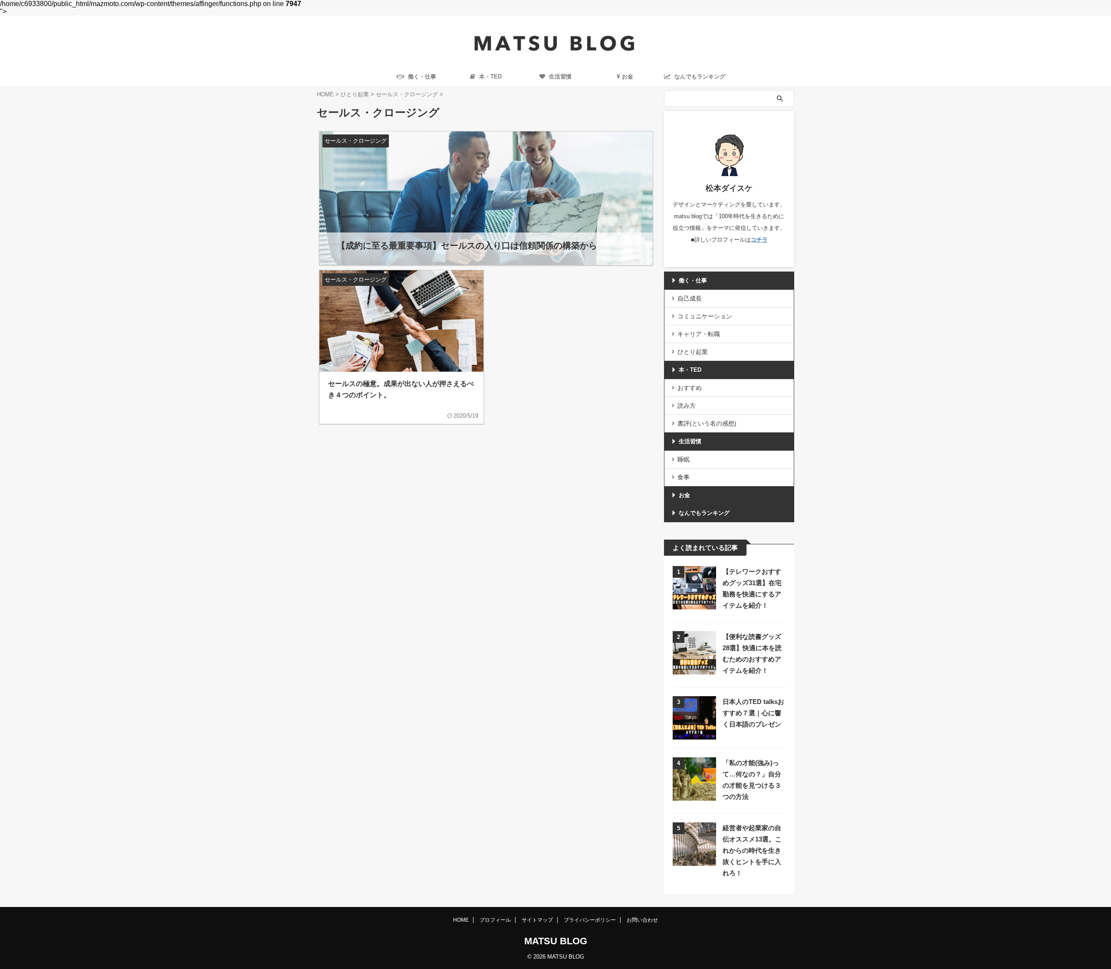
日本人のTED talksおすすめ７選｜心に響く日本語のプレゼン (753, 713)
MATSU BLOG (555, 941)
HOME (461, 920)
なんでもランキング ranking (699, 79)
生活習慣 (559, 76)
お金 (627, 76)
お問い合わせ (642, 920)
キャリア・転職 (698, 334)
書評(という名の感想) (706, 423)
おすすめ (689, 387)
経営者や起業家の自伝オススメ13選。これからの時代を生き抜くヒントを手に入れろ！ (752, 850)
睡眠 (683, 459)
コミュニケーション (704, 316)
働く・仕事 (421, 76)
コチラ (759, 239)
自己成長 (689, 298)
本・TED (489, 76)
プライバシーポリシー (590, 920)
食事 (683, 477)
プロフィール (495, 920)
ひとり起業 (692, 351)
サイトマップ (537, 920)
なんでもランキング (704, 513)
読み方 (686, 405)
